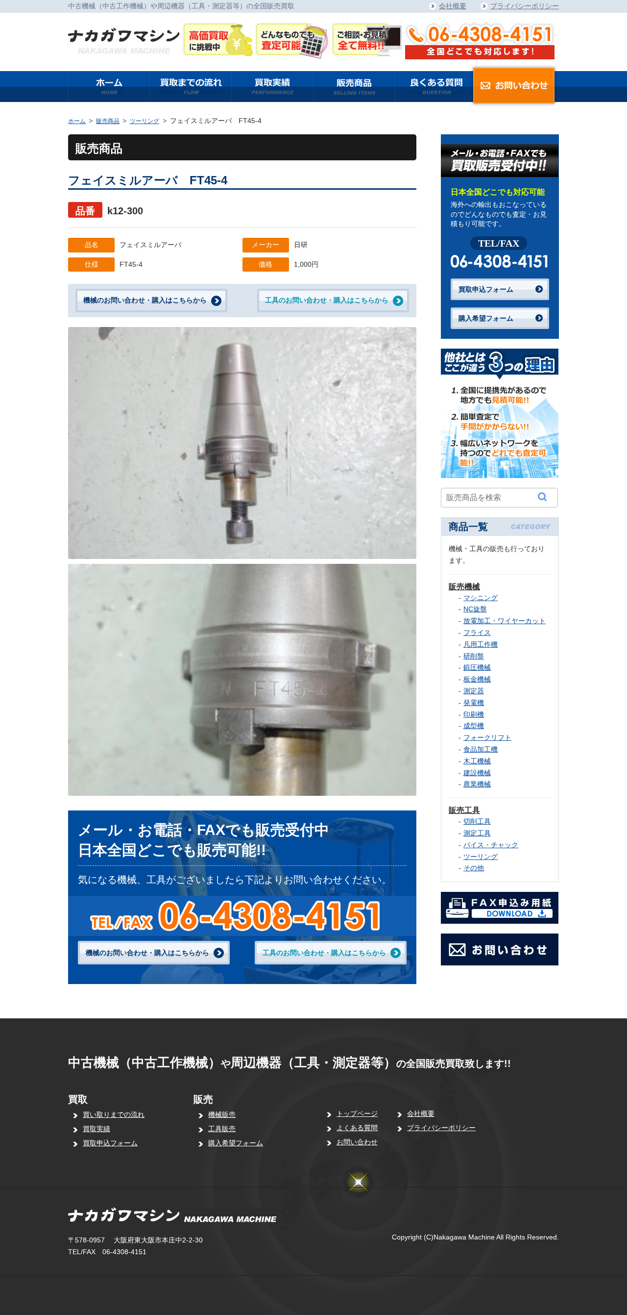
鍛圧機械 (477, 667)
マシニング (480, 598)
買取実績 (96, 1129)
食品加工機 (480, 749)
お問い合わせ (357, 1142)
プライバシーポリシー (524, 6)
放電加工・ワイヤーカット (504, 621)
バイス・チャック (490, 845)
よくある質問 (357, 1128)
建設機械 (477, 773)
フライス (477, 632)
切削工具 (477, 821)
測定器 (473, 691)
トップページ (357, 1113)
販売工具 (464, 810)
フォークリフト (487, 737)
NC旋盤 (475, 609)
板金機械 (477, 679)
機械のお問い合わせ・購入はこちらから (145, 300)
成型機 (473, 726)
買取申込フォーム (485, 289)
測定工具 (477, 833)
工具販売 (222, 1129)
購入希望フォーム (485, 318)
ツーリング (144, 121)
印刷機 (473, 714)
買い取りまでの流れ (114, 1114)
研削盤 (473, 656)
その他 (473, 868)
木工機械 (477, 761)
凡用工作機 (480, 644)
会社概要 (452, 6)
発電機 (473, 703)
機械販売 (222, 1114)
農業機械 (477, 784)
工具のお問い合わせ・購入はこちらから (326, 300)
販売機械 (464, 586)
